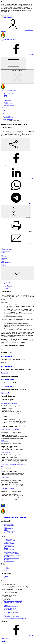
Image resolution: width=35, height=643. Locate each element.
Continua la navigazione (7, 16)
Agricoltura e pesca (9, 561)
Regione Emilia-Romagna (7, 17)
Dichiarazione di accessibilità (11, 616)
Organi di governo (8, 524)
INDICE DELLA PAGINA (17, 267)
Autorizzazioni (7, 559)
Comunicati (7, 568)
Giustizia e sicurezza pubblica (11, 553)
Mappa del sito (4, 638)
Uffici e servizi (7, 100)
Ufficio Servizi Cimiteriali (7, 488)
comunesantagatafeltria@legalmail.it (13, 602)
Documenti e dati (8, 533)
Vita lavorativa (7, 542)
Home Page (7, 116)
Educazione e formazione (10, 552)
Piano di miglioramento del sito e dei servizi (15, 618)
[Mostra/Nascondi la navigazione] (13, 63)
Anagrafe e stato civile (9, 539)
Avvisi (5, 570)
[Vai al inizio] (1, 502)
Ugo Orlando (5, 393)
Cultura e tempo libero (9, 540)
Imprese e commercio (9, 543)
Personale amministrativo (10, 531)
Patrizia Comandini (7, 386)
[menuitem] (19, 164)
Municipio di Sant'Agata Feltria (9, 403)
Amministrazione (8, 117)
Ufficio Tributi (4, 441)
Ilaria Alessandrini (7, 356)
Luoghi (6, 576)
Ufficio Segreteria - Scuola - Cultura (10, 429)
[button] (8, 93)
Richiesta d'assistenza (9, 609)
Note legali (7, 615)
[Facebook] (4, 110)
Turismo (6, 548)
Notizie (6, 567)
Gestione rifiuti (8, 103)
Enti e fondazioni (8, 528)
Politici (5, 530)
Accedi (2, 113)
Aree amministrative (9, 119)
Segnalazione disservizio (10, 608)
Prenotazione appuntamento (11, 606)
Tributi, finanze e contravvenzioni (12, 555)
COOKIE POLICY (6, 13)
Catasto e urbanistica (9, 546)
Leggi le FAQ (7, 605)
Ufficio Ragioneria (5, 452)
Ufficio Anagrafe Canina (7, 477)
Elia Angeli (4, 373)
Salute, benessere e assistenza (11, 558)
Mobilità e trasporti (9, 549)
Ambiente (6, 556)
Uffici (5, 527)
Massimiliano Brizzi (7, 379)
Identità (6, 102)
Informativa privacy (9, 613)
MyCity (4, 641)
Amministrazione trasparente (11, 612)
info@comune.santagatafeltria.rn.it (13, 601)
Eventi (5, 578)
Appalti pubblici (8, 545)
